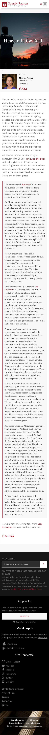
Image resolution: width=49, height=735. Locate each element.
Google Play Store (15, 648)
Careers (5, 697)
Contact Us (7, 701)
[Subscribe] (43, 564)
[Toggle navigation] (45, 4)
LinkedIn (10, 682)
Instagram (11, 674)
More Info (42, 637)
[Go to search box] (41, 4)
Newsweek (26, 184)
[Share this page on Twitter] (22, 89)
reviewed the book (35, 159)
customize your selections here (26, 589)
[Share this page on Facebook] (20, 89)
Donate (24, 616)
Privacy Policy (8, 693)
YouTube (10, 666)
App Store (12, 644)
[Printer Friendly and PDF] (12, 536)
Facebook (10, 670)
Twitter (9, 678)
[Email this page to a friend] (25, 89)
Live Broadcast (13, 662)
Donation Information (26, 622)
